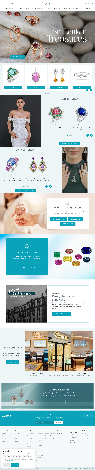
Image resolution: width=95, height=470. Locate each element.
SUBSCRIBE (58, 422)
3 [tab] (47, 93)
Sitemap (4, 444)
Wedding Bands (75, 219)
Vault (37, 460)
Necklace (82, 87)
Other (16, 444)
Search (88, 8)
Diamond (17, 436)
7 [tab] (23, 186)
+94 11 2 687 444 (8, 3)
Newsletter (5, 441)
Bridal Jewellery (68, 224)
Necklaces (30, 446)
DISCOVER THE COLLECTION (69, 143)
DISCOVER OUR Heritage (62, 313)
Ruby (16, 438)
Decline (7, 465)
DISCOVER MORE (17, 56)
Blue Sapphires (74, 435)
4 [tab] (48, 93)
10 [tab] (27, 186)
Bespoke (48, 8)
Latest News (5, 436)
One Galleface (86, 436)
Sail (37, 463)
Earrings (36, 87)
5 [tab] (71, 135)
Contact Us (66, 8)
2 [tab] (45, 93)
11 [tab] (28, 186)
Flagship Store (86, 433)
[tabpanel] (47, 36)
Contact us (59, 402)
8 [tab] (24, 186)
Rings (28, 435)
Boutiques (78, 8)
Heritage (4, 433)
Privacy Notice (12, 460)
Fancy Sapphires (74, 437)
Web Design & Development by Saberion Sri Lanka (80, 468)
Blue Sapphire (18, 433)
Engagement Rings (58, 219)
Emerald (17, 441)
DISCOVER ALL (12, 362)
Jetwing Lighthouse (87, 438)
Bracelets (59, 87)
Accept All (15, 465)
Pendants (13, 87)
